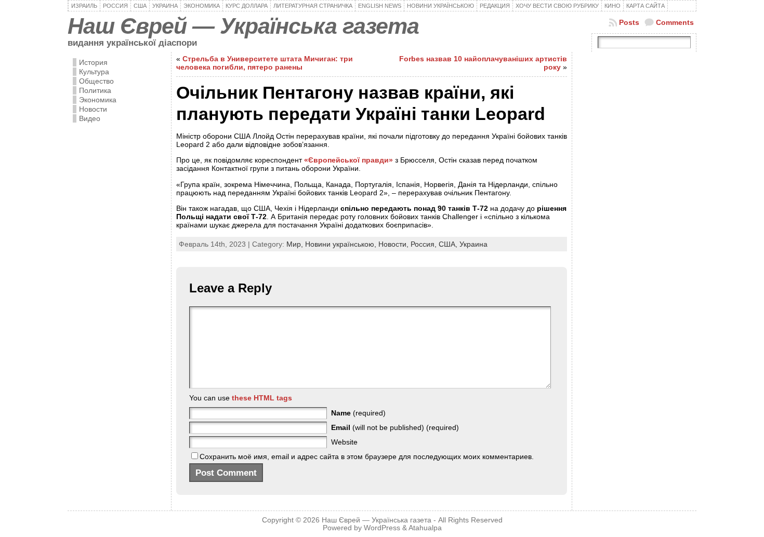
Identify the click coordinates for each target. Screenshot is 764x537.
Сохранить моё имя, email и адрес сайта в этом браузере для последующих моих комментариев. (367, 456)
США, (449, 244)
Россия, (425, 244)
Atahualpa (425, 528)
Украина (473, 244)
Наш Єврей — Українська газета (243, 26)
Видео (89, 118)
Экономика (97, 100)
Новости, (394, 244)
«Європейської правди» (348, 160)
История (93, 62)
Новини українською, (341, 244)
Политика (95, 90)
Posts (629, 22)
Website (344, 442)
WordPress (382, 528)
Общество (96, 81)
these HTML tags (262, 398)
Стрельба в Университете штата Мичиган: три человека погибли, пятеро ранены (264, 63)
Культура (94, 72)
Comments (675, 22)
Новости (93, 109)
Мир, (295, 244)
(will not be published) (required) (395, 427)
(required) (358, 413)
